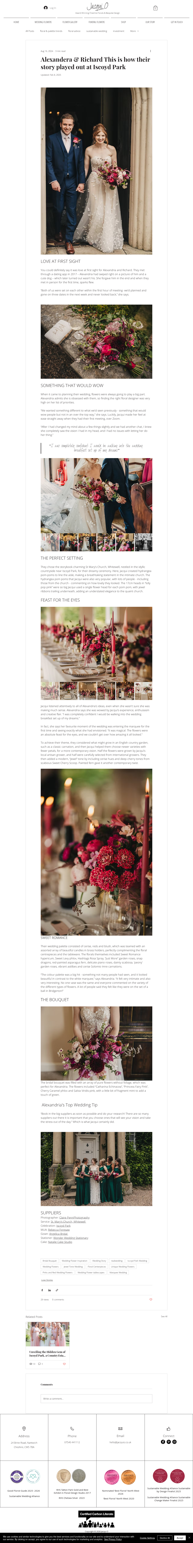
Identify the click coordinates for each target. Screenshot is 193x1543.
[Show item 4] (106, 542)
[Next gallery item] (148, 496)
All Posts (30, 30)
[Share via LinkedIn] (49, 1290)
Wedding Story (99, 1260)
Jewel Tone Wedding (73, 1266)
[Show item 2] (69, 542)
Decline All (165, 1537)
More (133, 30)
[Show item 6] (144, 542)
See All (164, 1316)
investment (118, 30)
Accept (180, 1537)
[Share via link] (56, 1290)
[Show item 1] (50, 542)
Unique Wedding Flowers (122, 1266)
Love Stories (47, 1280)
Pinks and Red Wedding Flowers (58, 1272)
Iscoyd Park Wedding (137, 1260)
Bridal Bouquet (50, 1260)
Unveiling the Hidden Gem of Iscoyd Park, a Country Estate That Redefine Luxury (47, 1353)
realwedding (116, 1260)
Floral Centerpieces (97, 1266)
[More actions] (150, 51)
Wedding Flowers (51, 1266)
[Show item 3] (87, 542)
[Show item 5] (125, 542)
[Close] (189, 1538)
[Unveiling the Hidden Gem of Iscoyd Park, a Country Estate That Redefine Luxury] (47, 1334)
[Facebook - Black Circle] (163, 1442)
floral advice (74, 30)
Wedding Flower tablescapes (91, 1272)
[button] (123, 21)
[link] (155, 7)
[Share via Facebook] (42, 1290)
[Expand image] (96, 495)
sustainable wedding (96, 30)
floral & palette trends (51, 30)
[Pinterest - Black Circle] (169, 1442)
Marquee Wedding (118, 1272)
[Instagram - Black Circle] (174, 1442)
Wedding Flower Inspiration (74, 1260)
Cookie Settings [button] (147, 1537)
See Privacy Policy (113, 1539)
